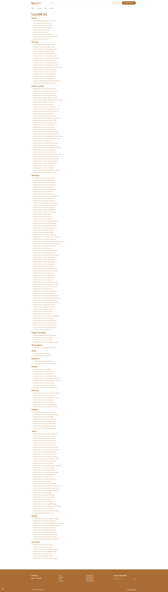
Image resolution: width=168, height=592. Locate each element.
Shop (60, 575)
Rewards (61, 577)
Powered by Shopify (131, 589)
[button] (129, 3)
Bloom (41, 589)
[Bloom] (36, 3)
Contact (61, 580)
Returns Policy (89, 577)
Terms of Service (90, 580)
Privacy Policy (89, 579)
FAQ (60, 579)
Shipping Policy (89, 575)
